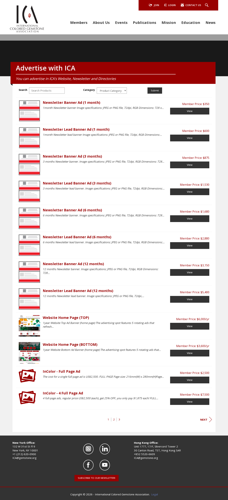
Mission (169, 22)
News (211, 22)
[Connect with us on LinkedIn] (105, 449)
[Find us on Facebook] (88, 465)
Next (203, 419)
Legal (154, 494)
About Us (101, 22)
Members (78, 22)
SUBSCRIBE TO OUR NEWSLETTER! (96, 478)
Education (190, 22)
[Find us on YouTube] (105, 465)
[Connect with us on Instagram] (88, 449)
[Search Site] (207, 5)
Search (23, 90)
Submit (155, 90)
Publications (144, 22)
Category (89, 90)
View (190, 111)
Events (121, 22)
